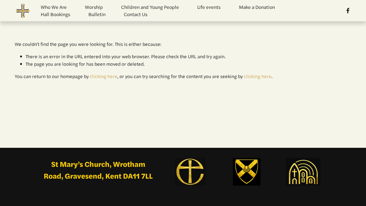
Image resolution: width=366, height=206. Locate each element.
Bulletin (97, 14)
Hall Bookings (55, 14)
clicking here (103, 76)
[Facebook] (348, 10)
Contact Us (135, 14)
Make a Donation (257, 6)
